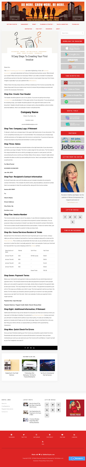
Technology (75, 24)
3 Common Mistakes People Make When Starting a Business (34, 420)
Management (24, 24)
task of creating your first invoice (16, 70)
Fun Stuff (39, 29)
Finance (22, 51)
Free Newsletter (6, 406)
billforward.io (32, 80)
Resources (49, 29)
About (58, 29)
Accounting (15, 51)
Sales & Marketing (62, 24)
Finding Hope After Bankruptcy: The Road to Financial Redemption (29, 375)
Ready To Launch (27, 53)
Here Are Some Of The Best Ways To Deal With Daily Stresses (35, 405)
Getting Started (12, 24)
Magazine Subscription (7, 409)
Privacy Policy (42, 460)
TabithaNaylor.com (72, 202)
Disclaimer (36, 460)
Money (34, 24)
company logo (8, 100)
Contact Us (5, 411)
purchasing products (38, 315)
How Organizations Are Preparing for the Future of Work (35, 412)
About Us (4, 403)
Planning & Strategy (46, 24)
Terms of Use (49, 460)
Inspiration (28, 29)
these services (8, 240)
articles (33, 245)
